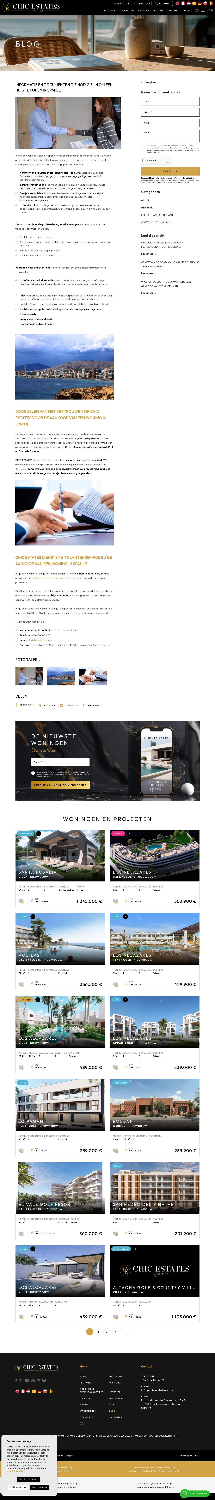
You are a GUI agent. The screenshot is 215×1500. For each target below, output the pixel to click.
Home (83, 1376)
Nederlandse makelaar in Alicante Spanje (155, 1487)
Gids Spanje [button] (116, 1398)
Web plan (69, 1455)
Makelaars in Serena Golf (60, 1467)
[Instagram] (33, 1381)
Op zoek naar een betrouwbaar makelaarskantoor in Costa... (162, 248)
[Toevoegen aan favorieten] (20, 901)
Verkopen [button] (158, 10)
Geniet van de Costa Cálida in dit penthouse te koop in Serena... (170, 268)
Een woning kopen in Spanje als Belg (60, 1483)
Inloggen (164, 3)
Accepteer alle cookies (28, 1479)
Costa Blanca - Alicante (158, 215)
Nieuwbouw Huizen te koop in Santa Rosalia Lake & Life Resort (155, 1471)
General (147, 207)
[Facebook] (16, 1381)
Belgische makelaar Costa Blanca (60, 1487)
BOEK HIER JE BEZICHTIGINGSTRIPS (132, 3)
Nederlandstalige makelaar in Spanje (155, 1483)
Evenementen (88, 1411)
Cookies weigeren (39, 1487)
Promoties (128, 10)
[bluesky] (44, 1381)
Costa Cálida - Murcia (156, 222)
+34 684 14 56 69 (152, 1380)
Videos (84, 1404)
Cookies (59, 1455)
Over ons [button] (143, 10)
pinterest (95, 705)
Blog (112, 1411)
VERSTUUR (170, 171)
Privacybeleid (191, 148)
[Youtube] (27, 1381)
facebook (26, 705)
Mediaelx (195, 1455)
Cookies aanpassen (18, 1487)
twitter (50, 705)
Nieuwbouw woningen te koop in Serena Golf (154, 1467)
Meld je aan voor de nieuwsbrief (60, 785)
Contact (187, 10)
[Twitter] (21, 1381)
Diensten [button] (173, 10)
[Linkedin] (39, 1381)
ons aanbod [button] (111, 10)
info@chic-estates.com (39, 640)
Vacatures (115, 1417)
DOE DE (87, 1417)
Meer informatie (15, 1471)
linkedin (71, 705)
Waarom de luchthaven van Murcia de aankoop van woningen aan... (166, 287)
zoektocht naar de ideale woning (49, 577)
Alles (145, 200)
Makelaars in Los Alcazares (60, 1471)
